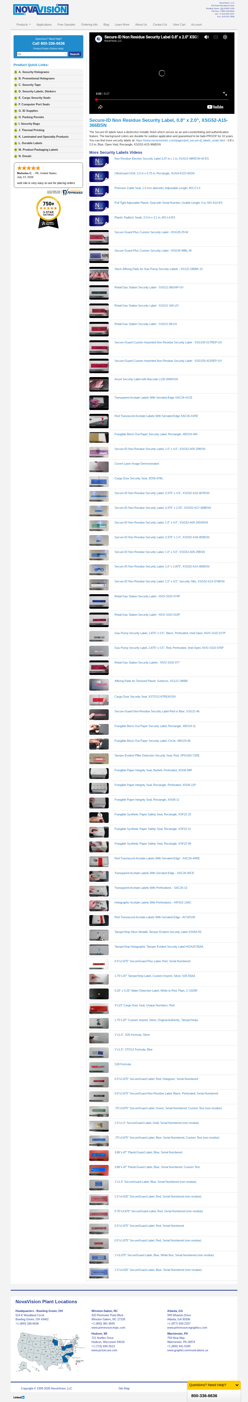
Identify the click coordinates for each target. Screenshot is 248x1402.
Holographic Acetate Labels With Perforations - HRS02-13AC (153, 902)
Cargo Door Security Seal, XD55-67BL (139, 478)
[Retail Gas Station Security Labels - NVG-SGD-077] (99, 667)
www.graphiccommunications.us (187, 1350)
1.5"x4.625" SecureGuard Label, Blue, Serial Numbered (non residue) (158, 1269)
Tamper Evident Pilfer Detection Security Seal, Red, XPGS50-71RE (157, 755)
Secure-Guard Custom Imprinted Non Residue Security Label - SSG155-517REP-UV (168, 342)
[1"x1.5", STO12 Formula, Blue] (99, 1052)
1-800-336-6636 (227, 11)
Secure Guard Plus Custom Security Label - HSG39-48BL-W (153, 250)
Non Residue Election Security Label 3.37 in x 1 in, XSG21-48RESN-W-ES (162, 158)
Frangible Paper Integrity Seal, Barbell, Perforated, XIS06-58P (153, 770)
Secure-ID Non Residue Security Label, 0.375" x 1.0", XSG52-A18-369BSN (162, 537)
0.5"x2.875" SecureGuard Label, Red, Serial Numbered (149, 1225)
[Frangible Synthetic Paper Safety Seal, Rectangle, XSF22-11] (99, 832)
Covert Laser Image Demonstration (137, 463)
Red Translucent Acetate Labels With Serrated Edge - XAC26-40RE (157, 858)
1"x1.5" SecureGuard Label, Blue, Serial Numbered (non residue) (155, 1181)
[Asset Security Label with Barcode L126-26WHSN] (99, 384)
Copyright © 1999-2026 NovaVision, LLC (46, 1388)
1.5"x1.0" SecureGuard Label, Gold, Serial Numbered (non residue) (157, 1122)
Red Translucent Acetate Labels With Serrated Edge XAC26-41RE (156, 416)
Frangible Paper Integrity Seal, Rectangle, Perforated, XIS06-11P (155, 785)
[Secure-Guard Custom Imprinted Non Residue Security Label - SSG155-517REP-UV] (99, 347)
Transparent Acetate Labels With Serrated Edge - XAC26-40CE (154, 873)
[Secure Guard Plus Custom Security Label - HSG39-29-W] (99, 237)
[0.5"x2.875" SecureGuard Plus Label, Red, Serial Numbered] (99, 964)
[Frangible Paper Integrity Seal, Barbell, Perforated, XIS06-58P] (99, 773)
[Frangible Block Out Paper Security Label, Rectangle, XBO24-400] (99, 437)
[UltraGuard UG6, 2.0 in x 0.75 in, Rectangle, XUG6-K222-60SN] (99, 176)
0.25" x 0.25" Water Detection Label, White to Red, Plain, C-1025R (156, 990)
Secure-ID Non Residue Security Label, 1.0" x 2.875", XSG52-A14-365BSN (162, 566)
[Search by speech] (65, 53)
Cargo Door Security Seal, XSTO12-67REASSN (145, 696)
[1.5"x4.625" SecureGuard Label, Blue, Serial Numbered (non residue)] (99, 1273)
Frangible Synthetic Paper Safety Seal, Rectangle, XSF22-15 (153, 814)
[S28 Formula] (99, 1067)
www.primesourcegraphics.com (187, 1327)
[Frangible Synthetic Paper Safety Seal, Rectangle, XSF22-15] (99, 817)
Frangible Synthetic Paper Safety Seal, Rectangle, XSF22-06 (153, 843)
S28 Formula (123, 1064)
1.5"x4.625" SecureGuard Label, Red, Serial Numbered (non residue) (158, 1196)
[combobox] (42, 53)
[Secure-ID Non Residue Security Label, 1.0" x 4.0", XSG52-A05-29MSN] (99, 452)
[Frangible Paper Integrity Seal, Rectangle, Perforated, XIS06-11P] (99, 788)
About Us (141, 24)
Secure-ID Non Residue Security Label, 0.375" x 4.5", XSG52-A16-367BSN (162, 493)
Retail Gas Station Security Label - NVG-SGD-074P (147, 596)
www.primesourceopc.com (108, 1327)
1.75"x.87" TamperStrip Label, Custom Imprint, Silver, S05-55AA (155, 975)
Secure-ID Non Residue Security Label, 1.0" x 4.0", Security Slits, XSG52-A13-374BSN (170, 581)
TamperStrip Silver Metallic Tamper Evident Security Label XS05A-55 (158, 932)
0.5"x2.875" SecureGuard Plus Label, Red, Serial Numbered (152, 961)
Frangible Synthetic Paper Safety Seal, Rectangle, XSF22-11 (153, 828)
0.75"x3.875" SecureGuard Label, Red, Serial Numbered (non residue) (159, 1211)
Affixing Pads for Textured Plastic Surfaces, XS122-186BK (151, 681)
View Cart (179, 24)
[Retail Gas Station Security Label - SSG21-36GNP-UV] (99, 292)
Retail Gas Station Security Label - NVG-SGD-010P (147, 614)
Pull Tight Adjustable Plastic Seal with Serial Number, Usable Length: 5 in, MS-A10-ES (169, 202)
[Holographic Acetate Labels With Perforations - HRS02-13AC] (99, 905)
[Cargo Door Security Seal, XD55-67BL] (99, 481)
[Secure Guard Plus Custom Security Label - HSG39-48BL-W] (99, 255)
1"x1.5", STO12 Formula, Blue (133, 1049)
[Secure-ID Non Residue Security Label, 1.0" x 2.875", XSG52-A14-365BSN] (99, 569)
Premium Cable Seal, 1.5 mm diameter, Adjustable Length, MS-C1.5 (157, 188)
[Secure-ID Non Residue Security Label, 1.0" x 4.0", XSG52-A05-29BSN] (99, 555)
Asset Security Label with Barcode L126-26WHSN (146, 379)
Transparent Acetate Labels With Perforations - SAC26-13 (151, 887)
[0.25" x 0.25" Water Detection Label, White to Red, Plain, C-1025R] (99, 994)
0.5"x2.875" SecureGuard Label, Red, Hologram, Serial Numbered (156, 1079)
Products (22, 24)
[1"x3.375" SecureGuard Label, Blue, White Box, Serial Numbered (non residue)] (99, 1258)
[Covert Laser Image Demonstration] (99, 467)
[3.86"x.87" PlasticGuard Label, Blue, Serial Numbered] (99, 1155)
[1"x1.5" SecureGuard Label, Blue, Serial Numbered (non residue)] (99, 1185)
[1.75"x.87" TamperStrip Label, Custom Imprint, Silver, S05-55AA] (99, 979)
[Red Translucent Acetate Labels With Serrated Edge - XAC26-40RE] (99, 861)
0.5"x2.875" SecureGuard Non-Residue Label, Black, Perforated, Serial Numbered (166, 1093)
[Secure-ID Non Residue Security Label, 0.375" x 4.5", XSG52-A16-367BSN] (99, 496)
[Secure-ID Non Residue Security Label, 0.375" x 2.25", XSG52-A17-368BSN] (99, 511)
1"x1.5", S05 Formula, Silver (132, 1034)
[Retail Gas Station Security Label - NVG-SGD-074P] (99, 601)
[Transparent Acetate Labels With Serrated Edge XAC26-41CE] (99, 402)
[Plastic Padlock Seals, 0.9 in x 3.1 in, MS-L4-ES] (99, 220)
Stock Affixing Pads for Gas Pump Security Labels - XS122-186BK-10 (159, 269)
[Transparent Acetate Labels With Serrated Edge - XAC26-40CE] (99, 876)
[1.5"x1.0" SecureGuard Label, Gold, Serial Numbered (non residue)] (99, 1126)
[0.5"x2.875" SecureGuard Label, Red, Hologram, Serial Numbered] (99, 1082)
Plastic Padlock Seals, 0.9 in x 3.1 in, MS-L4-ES (145, 217)
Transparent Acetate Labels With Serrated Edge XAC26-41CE (153, 397)
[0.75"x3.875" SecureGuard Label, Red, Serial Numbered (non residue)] (99, 1214)
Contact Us (160, 24)
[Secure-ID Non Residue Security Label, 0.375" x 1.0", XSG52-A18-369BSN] (99, 540)
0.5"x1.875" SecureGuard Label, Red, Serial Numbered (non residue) (158, 1240)
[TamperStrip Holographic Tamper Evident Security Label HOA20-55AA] (99, 950)
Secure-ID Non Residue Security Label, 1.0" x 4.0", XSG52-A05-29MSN (160, 448)
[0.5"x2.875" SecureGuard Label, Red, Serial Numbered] (99, 1229)
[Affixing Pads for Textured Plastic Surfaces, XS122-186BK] (99, 685)
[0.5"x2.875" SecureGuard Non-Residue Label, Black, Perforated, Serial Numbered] (99, 1096)
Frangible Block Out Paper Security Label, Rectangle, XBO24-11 (155, 726)
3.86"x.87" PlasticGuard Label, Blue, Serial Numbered (148, 1152)
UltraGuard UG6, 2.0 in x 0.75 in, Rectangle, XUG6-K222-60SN (155, 173)
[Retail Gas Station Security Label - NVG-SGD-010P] (99, 620)
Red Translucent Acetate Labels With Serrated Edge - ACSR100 (155, 917)
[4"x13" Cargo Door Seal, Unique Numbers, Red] (99, 1008)
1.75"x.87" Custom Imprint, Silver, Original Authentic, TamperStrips (156, 1020)
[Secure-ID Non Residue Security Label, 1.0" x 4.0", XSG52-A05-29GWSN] (99, 525)
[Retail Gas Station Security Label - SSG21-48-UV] (99, 329)
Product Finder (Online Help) (48, 48)
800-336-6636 (53, 43)
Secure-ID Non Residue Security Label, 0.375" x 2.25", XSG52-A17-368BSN (163, 507)
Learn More (122, 24)
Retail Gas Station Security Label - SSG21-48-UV (146, 324)
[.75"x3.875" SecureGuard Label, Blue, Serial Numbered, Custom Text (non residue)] (99, 1141)
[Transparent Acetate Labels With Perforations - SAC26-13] (99, 891)
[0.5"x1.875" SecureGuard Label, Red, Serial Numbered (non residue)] (99, 1243)
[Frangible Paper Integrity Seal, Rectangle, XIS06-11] (99, 803)
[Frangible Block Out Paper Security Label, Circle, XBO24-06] (99, 744)
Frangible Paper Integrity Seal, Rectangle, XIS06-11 (147, 799)
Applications (44, 24)
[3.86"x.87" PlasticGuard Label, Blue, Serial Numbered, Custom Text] (99, 1170)
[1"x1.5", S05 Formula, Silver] (99, 1038)
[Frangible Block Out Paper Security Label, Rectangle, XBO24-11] (99, 729)
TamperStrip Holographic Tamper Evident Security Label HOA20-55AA (159, 946)
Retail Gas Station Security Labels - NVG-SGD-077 (147, 662)
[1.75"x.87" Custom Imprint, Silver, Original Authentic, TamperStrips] (99, 1023)
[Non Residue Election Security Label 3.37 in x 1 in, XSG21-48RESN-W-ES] (99, 161)
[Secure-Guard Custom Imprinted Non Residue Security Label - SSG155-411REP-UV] (99, 366)
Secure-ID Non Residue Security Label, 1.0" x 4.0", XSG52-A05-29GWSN (161, 522)
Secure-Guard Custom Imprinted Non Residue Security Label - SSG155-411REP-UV (168, 360)
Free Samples (66, 24)
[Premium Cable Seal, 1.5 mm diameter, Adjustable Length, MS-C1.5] (99, 191)
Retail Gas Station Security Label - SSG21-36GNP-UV (149, 287)
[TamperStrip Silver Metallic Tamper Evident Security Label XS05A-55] (99, 935)
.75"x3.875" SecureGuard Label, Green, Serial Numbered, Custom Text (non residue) (168, 1108)
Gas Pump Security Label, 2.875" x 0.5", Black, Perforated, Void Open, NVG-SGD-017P (170, 633)
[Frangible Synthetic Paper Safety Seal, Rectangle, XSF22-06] (99, 847)
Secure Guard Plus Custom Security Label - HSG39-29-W (151, 232)
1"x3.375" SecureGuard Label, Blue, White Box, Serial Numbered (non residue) (164, 1255)
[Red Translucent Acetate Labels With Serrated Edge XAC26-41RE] (99, 421)
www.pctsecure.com (104, 1350)
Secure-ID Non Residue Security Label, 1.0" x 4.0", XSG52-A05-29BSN (160, 552)
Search (74, 54)
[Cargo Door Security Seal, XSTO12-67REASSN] (99, 700)
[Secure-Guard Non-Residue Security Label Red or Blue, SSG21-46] (99, 714)
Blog (106, 24)
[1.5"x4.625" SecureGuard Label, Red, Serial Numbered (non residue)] (99, 1199)
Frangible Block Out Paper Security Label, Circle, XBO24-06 (152, 740)
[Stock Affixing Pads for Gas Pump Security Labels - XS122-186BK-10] (99, 274)
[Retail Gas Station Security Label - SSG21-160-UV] (99, 310)
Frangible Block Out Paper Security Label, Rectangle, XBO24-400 (156, 434)
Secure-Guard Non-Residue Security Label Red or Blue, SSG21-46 (157, 711)
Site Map (124, 1388)
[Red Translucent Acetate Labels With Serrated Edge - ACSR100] (99, 920)
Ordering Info (89, 24)
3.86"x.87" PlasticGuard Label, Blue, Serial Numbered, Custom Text (157, 1167)
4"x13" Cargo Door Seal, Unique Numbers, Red (144, 1005)
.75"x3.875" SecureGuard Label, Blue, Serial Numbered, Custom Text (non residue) (167, 1137)
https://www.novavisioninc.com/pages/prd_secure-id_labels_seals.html (180, 140)
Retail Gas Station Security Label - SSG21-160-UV (147, 305)
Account (196, 24)
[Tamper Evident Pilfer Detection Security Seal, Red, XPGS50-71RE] (99, 758)
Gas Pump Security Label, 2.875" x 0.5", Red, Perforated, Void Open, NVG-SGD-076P (169, 647)
